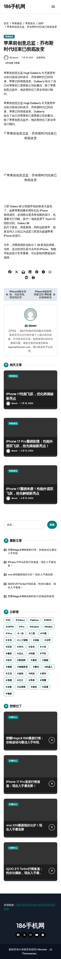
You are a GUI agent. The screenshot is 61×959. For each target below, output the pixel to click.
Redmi (49, 626)
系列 (44, 673)
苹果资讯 (9, 36)
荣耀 (44, 680)
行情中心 (13, 717)
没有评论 (40, 57)
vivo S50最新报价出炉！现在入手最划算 (30, 574)
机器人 (49, 666)
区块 (10, 646)
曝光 (37, 666)
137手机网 (21, 904)
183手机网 (43, 904)
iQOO (48, 620)
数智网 (22, 660)
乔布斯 (10, 63)
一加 (21, 633)
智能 (10, 666)
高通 (46, 686)
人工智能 (23, 640)
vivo (10, 633)
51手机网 (33, 904)
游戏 (21, 673)
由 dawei (14, 57)
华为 (21, 646)
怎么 (21, 653)
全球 (48, 640)
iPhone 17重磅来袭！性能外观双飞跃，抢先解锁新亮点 (29, 491)
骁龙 (35, 686)
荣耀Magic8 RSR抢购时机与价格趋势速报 (31, 596)
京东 (10, 640)
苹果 (17, 63)
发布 (32, 646)
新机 (35, 660)
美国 (10, 680)
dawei (32, 325)
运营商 (22, 686)
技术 (10, 660)
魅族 (10, 693)
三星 (33, 633)
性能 (32, 653)
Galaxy (21, 620)
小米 (44, 646)
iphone (35, 620)
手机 (44, 653)
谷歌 (10, 686)
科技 (32, 673)
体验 (37, 640)
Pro (22, 626)
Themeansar (29, 953)
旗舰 (46, 660)
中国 (44, 633)
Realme (35, 626)
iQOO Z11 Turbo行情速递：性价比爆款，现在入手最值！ (32, 585)
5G (9, 620)
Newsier (42, 949)
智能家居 (23, 666)
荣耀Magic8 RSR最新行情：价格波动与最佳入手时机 (32, 551)
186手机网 (14, 6)
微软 (10, 653)
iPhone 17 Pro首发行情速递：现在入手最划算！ (32, 563)
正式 (10, 673)
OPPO (11, 626)
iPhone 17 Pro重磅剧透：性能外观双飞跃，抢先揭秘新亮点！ (29, 443)
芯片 (21, 680)
